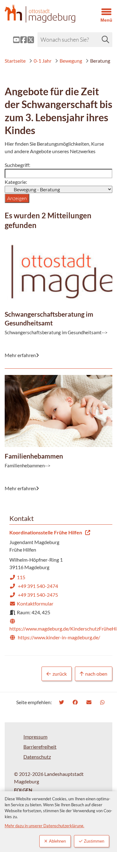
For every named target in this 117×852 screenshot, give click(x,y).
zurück (59, 674)
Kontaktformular (31, 603)
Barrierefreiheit (39, 747)
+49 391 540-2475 (33, 595)
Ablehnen (57, 841)
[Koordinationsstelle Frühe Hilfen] (58, 585)
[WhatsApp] (103, 702)
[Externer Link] (11, 39)
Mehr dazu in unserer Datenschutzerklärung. (44, 825)
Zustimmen (94, 841)
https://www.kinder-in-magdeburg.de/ (54, 637)
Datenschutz (37, 757)
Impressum (35, 737)
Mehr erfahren (54, 253)
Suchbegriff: (17, 165)
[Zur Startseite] (44, 14)
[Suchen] (105, 39)
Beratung (100, 61)
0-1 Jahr (42, 61)
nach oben (96, 674)
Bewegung (71, 61)
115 (17, 577)
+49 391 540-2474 (33, 586)
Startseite (15, 61)
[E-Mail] (89, 702)
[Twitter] (62, 702)
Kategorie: (16, 182)
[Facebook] (76, 702)
